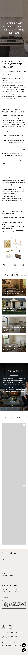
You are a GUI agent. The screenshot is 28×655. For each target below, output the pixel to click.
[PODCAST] (3, 636)
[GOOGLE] (11, 636)
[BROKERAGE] (23, 632)
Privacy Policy (7, 606)
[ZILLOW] (15, 636)
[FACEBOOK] (3, 632)
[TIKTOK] (7, 636)
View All (14, 357)
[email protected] (7, 561)
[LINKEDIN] (11, 632)
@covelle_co (19, 230)
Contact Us (14, 401)
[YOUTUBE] (19, 632)
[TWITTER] (15, 632)
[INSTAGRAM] (7, 632)
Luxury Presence (15, 643)
